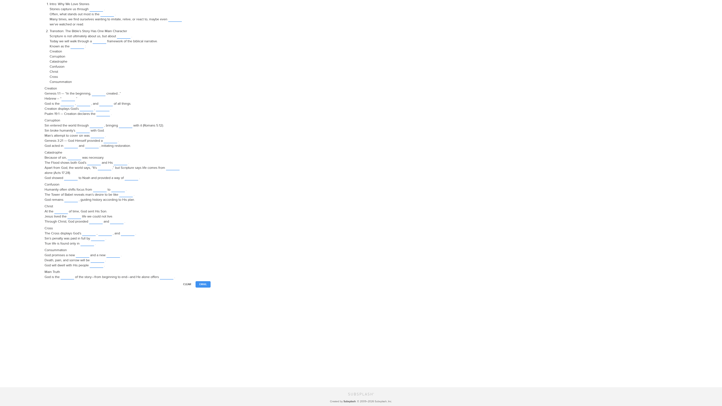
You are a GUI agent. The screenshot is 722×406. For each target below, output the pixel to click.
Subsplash (350, 401)
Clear (187, 284)
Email (203, 284)
